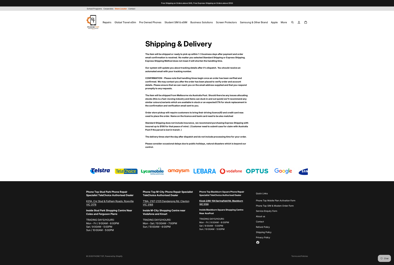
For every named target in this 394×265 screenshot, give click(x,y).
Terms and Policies (299, 256)
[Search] (292, 22)
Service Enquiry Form (266, 211)
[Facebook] (258, 242)
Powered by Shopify (114, 256)
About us (260, 216)
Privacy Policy (263, 237)
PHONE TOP (98, 256)
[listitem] (283, 22)
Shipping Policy (263, 232)
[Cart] (305, 22)
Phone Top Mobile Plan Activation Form (275, 200)
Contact (260, 221)
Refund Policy (263, 227)
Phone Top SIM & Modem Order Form (275, 205)
